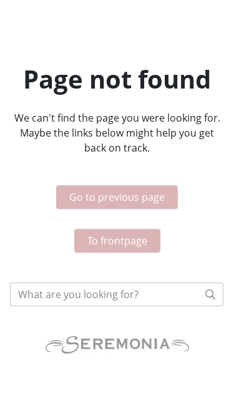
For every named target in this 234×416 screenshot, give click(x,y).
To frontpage (117, 241)
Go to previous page (117, 197)
